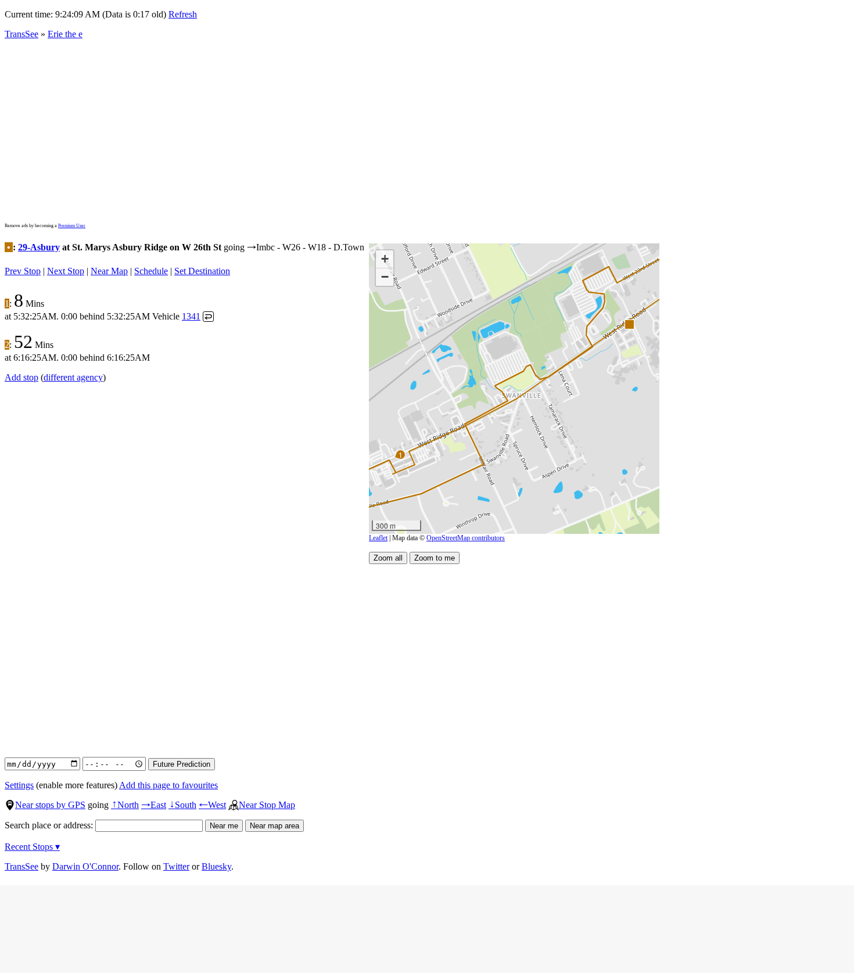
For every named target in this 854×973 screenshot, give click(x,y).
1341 (191, 316)
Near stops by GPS (50, 805)
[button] (629, 323)
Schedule (151, 271)
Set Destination (202, 271)
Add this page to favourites (168, 785)
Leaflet (378, 538)
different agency (73, 377)
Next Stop (65, 271)
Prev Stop (23, 271)
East (153, 805)
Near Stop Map (267, 805)
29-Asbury (39, 247)
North (125, 805)
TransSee (21, 34)
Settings (19, 785)
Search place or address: (50, 825)
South (182, 805)
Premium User (71, 225)
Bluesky (216, 866)
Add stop (21, 377)
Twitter (176, 866)
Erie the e (65, 34)
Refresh (182, 14)
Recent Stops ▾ (32, 847)
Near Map (109, 271)
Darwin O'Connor (85, 866)
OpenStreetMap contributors (465, 538)
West (212, 805)
